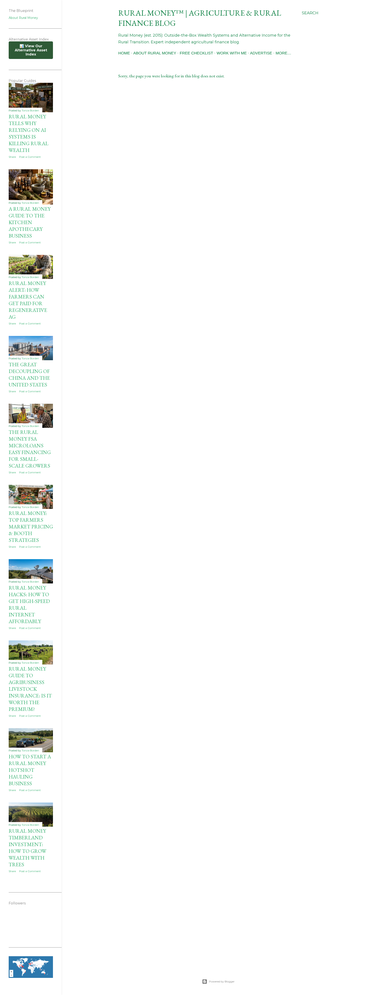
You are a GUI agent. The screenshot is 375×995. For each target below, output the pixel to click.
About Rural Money (154, 53)
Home (124, 53)
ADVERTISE (261, 53)
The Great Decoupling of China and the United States (29, 374)
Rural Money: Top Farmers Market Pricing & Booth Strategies (31, 526)
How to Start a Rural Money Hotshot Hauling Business (30, 770)
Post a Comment (30, 156)
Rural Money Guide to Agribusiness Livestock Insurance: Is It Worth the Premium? (30, 688)
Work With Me (232, 53)
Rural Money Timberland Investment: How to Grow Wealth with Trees (27, 847)
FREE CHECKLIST (196, 53)
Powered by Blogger (222, 981)
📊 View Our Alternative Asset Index (31, 50)
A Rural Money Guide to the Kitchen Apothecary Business (30, 222)
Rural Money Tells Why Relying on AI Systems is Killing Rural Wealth (28, 133)
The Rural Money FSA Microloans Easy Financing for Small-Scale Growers (30, 449)
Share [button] (12, 156)
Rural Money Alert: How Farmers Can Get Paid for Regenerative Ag (28, 300)
